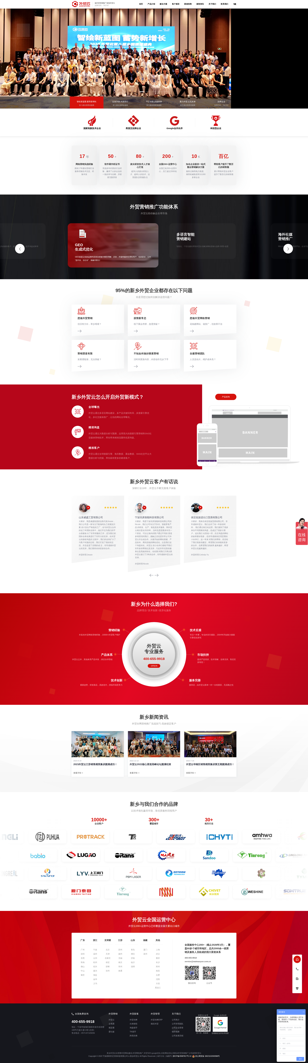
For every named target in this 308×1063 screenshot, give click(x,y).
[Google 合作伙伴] (220, 1024)
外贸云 (111, 1020)
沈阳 (158, 979)
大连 (158, 983)
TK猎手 (133, 1032)
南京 (120, 962)
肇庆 (83, 975)
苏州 (120, 950)
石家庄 (108, 958)
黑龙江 (158, 988)
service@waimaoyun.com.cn (198, 961)
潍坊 (133, 954)
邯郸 (108, 967)
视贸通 (111, 1028)
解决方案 (163, 4)
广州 (83, 950)
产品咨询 (226, 397)
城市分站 (160, 1056)
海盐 (95, 975)
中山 (83, 971)
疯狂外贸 (154, 1024)
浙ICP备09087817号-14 (182, 1056)
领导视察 (176, 1032)
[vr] (234, 4)
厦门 (145, 950)
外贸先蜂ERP (157, 1020)
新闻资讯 (200, 4)
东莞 (83, 958)
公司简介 (176, 1020)
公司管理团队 (177, 1024)
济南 (133, 958)
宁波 (95, 950)
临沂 (133, 962)
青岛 (133, 950)
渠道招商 (188, 4)
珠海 (83, 962)
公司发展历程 (177, 1036)
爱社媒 (111, 1032)
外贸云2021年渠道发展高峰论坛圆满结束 (208, 764)
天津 (108, 954)
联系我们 (224, 4)
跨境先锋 (133, 1036)
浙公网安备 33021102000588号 (207, 1056)
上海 (158, 950)
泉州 (145, 954)
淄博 (133, 967)
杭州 (95, 962)
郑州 (158, 967)
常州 (120, 967)
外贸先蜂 (133, 1020)
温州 (95, 954)
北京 (108, 950)
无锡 (120, 958)
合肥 (158, 975)
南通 (120, 971)
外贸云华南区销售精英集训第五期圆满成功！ (154, 764)
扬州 (120, 954)
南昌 (158, 971)
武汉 (158, 954)
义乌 (95, 983)
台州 (95, 958)
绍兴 (95, 967)
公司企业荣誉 (177, 1028)
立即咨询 (154, 666)
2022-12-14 (77, 761)
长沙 (158, 962)
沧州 (108, 971)
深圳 (83, 954)
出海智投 (133, 1024)
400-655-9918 (191, 958)
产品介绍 (151, 4)
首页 (141, 4)
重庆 (158, 958)
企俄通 (111, 1024)
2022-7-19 (134, 761)
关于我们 (212, 4)
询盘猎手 (133, 1028)
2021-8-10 (190, 761)
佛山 (83, 967)
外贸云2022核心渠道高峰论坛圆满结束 (94, 764)
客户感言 (176, 4)
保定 (108, 962)
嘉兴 (95, 971)
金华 (95, 979)
